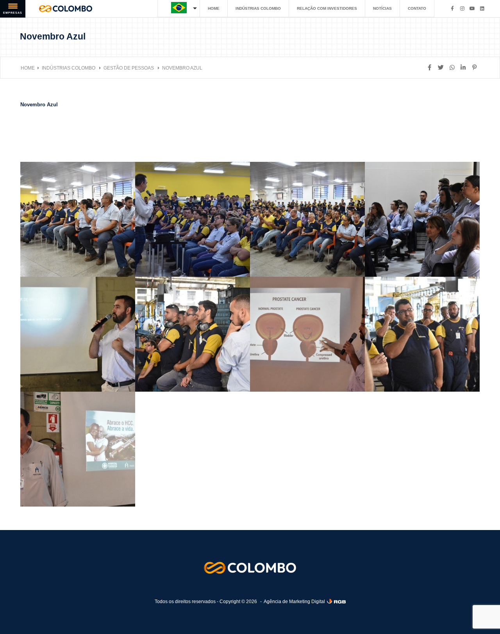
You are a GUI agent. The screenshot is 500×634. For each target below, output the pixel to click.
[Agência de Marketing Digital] (336, 601)
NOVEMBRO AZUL (182, 68)
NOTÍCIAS (382, 8)
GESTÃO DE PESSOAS (129, 68)
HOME (214, 8)
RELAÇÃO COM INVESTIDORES (327, 8)
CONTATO (417, 8)
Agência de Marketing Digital (294, 601)
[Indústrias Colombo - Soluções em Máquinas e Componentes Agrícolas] (65, 8)
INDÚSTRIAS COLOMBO (258, 8)
